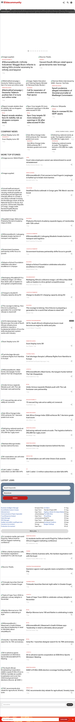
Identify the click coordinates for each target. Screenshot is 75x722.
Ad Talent (47, 508)
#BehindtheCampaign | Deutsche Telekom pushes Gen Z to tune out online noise (12, 93)
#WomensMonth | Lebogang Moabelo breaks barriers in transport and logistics (48, 237)
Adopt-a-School (30, 269)
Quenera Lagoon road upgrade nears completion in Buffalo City (49, 570)
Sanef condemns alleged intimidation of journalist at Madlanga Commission (62, 91)
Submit (72, 131)
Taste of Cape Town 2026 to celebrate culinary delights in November (49, 598)
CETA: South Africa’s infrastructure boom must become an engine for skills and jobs (44, 324)
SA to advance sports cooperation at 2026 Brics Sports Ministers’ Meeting (48, 656)
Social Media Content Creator (10, 510)
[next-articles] (73, 137)
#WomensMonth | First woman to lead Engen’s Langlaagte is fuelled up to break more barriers (49, 176)
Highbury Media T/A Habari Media (54, 512)
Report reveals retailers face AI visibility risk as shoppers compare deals (12, 119)
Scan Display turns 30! (10, 139)
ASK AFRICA (29, 141)
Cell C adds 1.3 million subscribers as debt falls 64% (47, 472)
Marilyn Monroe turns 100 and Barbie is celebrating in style (49, 612)
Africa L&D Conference (32, 284)
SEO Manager (5, 520)
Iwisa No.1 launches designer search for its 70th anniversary (50, 642)
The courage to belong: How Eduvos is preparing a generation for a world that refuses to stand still (46, 309)
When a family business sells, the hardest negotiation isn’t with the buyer (49, 555)
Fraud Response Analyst (8, 516)
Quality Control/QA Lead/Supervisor (11, 522)
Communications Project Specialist (11, 514)
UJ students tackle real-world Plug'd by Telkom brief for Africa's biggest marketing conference (48, 539)
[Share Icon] (71, 165)
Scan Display (5, 137)
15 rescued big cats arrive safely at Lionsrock (44, 402)
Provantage (55, 141)
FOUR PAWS (29, 405)
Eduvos (28, 313)
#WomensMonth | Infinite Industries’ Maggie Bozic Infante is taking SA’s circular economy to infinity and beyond (18, 66)
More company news (62, 131)
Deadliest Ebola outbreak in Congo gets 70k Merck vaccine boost (49, 191)
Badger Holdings (49, 524)
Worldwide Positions (50, 522)
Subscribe (69, 704)
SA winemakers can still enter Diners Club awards (46, 459)
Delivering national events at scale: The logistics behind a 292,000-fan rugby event (62, 146)
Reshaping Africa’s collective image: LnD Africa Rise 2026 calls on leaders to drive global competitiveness (49, 281)
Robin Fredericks (30, 241)
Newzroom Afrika (30, 448)
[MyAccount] (71, 2)
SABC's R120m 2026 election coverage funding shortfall (48, 670)
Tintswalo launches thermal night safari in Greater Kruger (49, 584)
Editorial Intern (5, 512)
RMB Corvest (39, 558)
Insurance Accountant (8, 524)
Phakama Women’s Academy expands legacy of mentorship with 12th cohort (50, 222)
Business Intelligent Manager (10, 508)
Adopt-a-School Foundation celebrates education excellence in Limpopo (46, 265)
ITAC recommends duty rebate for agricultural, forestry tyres (50, 690)
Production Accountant (8, 526)
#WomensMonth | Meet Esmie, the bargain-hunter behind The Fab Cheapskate (49, 373)
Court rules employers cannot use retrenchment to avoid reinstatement (48, 161)
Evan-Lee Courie (30, 630)
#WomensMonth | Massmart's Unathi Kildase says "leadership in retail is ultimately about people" (46, 626)
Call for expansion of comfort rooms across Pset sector (37, 92)
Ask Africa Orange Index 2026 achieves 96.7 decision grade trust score (36, 145)
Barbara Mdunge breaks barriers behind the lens (45, 446)
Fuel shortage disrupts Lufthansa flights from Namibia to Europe (48, 357)
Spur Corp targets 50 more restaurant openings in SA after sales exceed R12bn (36, 119)
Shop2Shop (47, 516)
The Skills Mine (48, 514)
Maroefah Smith (30, 180)
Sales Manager (5, 518)
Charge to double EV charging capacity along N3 (45, 295)
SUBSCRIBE (63, 719)
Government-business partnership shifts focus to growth (48, 251)
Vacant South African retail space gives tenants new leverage (55, 63)
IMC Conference (30, 543)
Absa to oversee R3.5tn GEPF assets (62, 112)
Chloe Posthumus (31, 376)
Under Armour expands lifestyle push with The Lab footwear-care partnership (46, 388)
